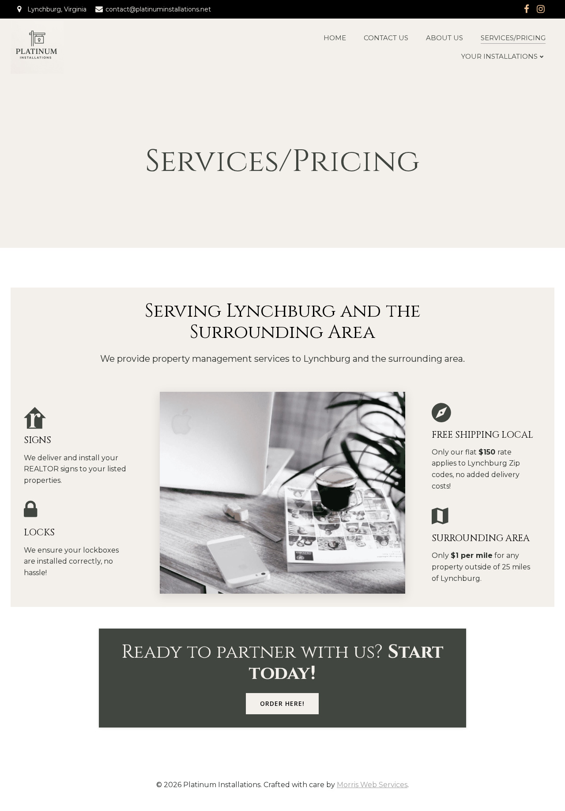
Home (335, 38)
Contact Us (386, 38)
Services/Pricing (513, 38)
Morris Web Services (372, 785)
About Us (444, 38)
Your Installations (499, 56)
